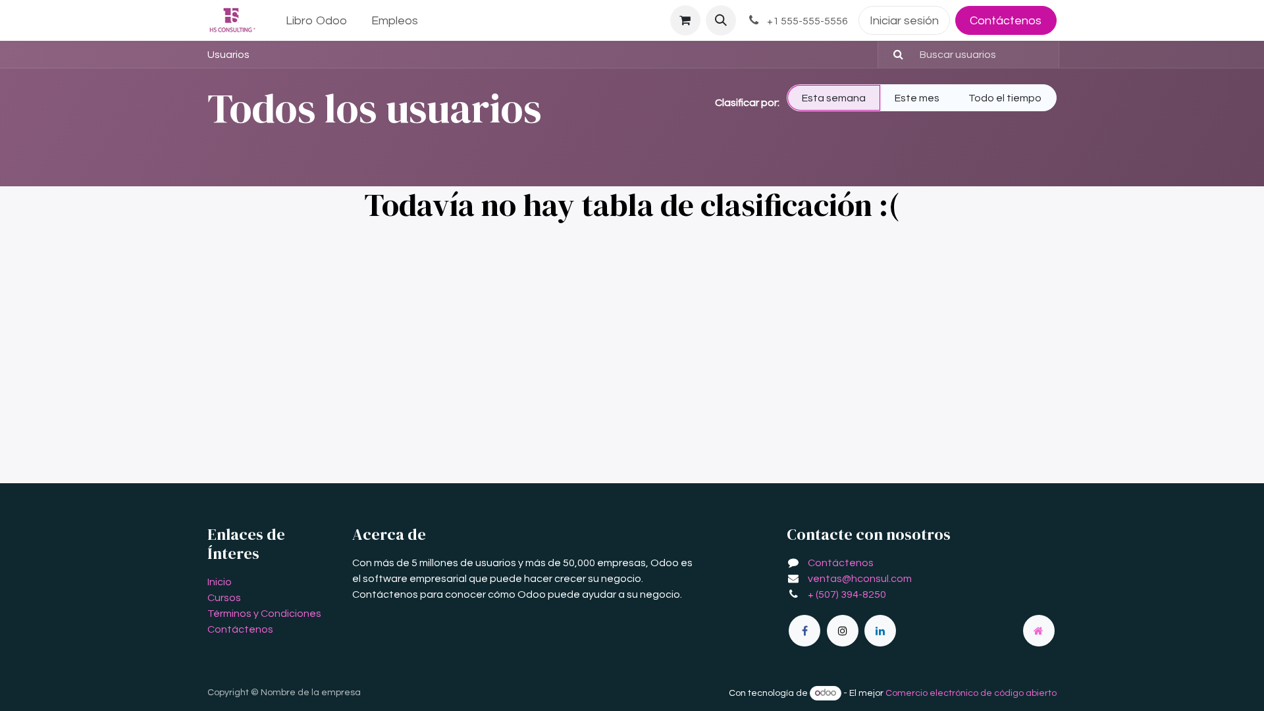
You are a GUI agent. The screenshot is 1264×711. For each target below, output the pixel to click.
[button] (721, 20)
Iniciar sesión (904, 20)
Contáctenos (1005, 20)
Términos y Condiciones (264, 613)
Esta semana (834, 98)
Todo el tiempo (1004, 98)
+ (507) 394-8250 (847, 594)
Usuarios (228, 54)
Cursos (224, 597)
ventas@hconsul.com (860, 578)
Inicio (219, 582)
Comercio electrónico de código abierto (971, 693)
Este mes (917, 98)
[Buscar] (892, 54)
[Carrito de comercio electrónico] (685, 20)
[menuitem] (316, 21)
